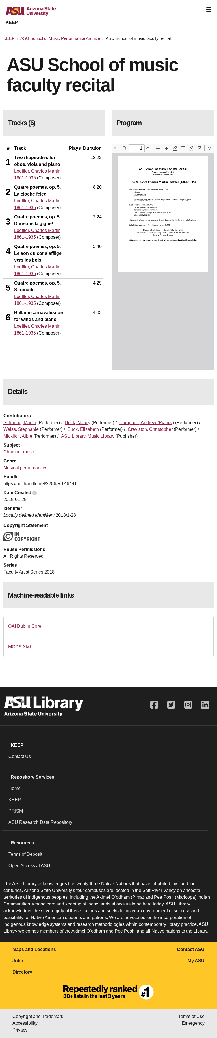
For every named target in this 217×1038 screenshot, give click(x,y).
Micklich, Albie (17, 436)
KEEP (12, 22)
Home (14, 788)
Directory (22, 972)
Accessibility (25, 1023)
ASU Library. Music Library (87, 436)
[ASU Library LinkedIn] (205, 704)
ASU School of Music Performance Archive (60, 38)
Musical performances (25, 467)
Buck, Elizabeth (83, 429)
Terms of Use (191, 1016)
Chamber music (19, 451)
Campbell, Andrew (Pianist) (146, 422)
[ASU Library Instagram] (188, 704)
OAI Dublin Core (24, 626)
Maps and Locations (34, 949)
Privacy (19, 1030)
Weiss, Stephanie (21, 429)
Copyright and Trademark (37, 1016)
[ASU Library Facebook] (154, 704)
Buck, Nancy (77, 422)
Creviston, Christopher (150, 429)
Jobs (17, 960)
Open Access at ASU (29, 865)
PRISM (15, 811)
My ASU (196, 960)
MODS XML (20, 646)
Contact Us (19, 756)
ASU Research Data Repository (40, 822)
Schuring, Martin (19, 422)
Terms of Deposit (25, 854)
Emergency (193, 1023)
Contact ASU (191, 949)
